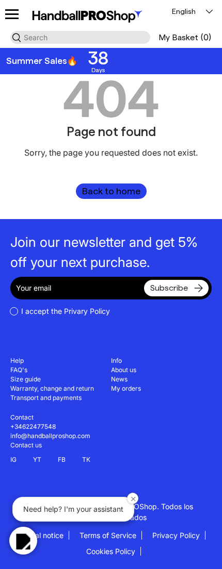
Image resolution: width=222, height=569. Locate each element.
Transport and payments (46, 397)
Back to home (111, 191)
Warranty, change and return (52, 388)
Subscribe (169, 287)
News (119, 379)
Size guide (25, 379)
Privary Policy (87, 311)
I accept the (65, 311)
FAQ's (18, 370)
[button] (185, 37)
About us (123, 370)
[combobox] (80, 37)
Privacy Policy (176, 535)
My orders (126, 388)
